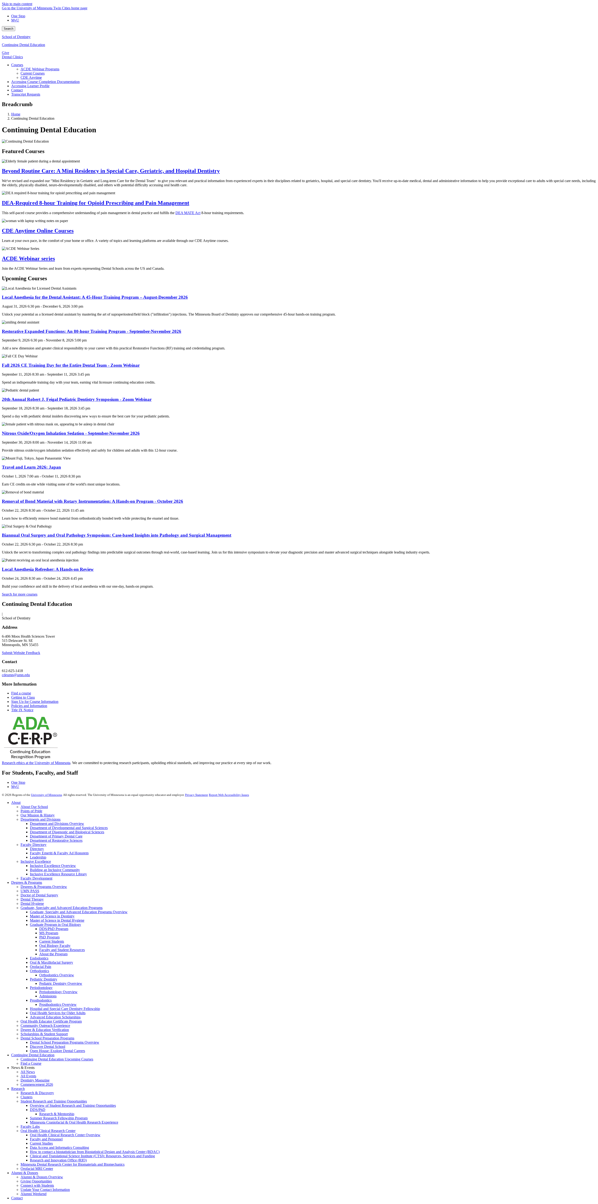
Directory (37, 849)
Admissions (48, 996)
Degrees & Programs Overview (44, 887)
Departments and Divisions (41, 819)
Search (8, 28)
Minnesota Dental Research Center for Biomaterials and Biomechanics (73, 1164)
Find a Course (31, 1063)
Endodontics (39, 958)
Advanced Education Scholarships (55, 1017)
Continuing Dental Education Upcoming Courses (57, 1059)
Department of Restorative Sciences (56, 840)
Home (15, 114)
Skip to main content (17, 4)
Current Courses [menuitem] (33, 73)
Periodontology (41, 988)
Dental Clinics (12, 57)
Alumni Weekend (33, 1194)
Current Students (51, 941)
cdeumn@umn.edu (16, 675)
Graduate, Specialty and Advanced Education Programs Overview (79, 912)
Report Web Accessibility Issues (229, 795)
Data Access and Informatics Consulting (59, 1148)
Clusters (26, 1097)
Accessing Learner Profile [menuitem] (30, 86)
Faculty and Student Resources (62, 950)
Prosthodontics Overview (58, 1004)
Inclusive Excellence (36, 861)
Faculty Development (36, 878)
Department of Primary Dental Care (56, 836)
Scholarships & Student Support (44, 1034)
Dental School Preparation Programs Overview (64, 1042)
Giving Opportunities (36, 1181)
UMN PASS (30, 891)
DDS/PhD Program (53, 929)
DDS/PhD (37, 1110)
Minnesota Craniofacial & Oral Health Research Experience (74, 1122)
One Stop (18, 16)
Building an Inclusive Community (55, 870)
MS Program (48, 933)
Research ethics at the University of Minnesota (36, 763)
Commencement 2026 (37, 1084)
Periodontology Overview (58, 992)
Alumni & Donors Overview (42, 1177)
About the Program (53, 954)
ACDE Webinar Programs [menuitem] (40, 69)
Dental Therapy (32, 899)
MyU (15, 20)
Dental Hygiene (32, 904)
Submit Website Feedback (21, 653)
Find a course (21, 693)
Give (5, 53)
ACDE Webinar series (28, 258)
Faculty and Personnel (46, 1139)
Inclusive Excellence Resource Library (58, 874)
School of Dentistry (16, 37)
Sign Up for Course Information (34, 702)
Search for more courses (19, 594)
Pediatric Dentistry (43, 979)
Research (18, 1089)
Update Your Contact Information (45, 1190)
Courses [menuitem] (17, 65)
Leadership (38, 857)
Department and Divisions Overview (57, 824)
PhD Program (49, 937)
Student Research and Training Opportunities (54, 1101)
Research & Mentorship (56, 1114)
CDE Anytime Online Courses (38, 231)
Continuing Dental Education (23, 45)
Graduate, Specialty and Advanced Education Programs (62, 908)
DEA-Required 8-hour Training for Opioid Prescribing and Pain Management (95, 203)
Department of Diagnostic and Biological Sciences (67, 832)
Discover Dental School (47, 1047)
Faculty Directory (33, 845)
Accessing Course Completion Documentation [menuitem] (45, 82)
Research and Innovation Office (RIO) (58, 1160)
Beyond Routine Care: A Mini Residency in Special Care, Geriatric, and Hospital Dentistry (111, 171)
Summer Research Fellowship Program (59, 1118)
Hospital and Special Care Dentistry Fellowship (65, 1009)
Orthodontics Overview (56, 975)
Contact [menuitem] (17, 90)
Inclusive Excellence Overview (53, 866)
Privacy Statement (196, 795)
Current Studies (41, 1143)
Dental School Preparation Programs (47, 1038)
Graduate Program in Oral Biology (55, 925)
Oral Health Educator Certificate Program (51, 1021)
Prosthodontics (41, 1000)
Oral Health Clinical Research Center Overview (65, 1135)
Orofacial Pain (40, 967)
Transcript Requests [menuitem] (25, 94)
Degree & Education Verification (45, 1030)
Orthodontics (39, 971)
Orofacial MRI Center (37, 1169)
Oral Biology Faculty (55, 946)
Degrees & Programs (26, 882)
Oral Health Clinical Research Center (48, 1131)
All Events (28, 1076)
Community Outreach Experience (45, 1026)
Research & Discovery (37, 1093)
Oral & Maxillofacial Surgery (51, 962)
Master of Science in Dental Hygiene (57, 920)
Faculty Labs (30, 1127)
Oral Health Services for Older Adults (57, 1013)
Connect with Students (37, 1185)
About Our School (34, 807)
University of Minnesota (46, 795)
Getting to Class (23, 697)
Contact (17, 1198)
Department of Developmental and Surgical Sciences (69, 828)
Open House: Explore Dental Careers (57, 1051)
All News (28, 1072)
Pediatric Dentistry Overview (60, 983)
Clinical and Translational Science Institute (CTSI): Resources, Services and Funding (92, 1156)
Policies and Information (29, 706)
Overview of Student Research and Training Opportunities (73, 1105)
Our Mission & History (38, 815)
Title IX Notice (22, 710)
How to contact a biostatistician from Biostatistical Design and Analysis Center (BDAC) (95, 1152)
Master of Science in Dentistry (52, 916)
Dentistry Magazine (35, 1080)
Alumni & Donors (24, 1173)
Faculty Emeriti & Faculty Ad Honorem (59, 853)
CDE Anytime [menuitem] (31, 77)
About (16, 803)
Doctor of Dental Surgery (39, 895)
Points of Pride (31, 811)
